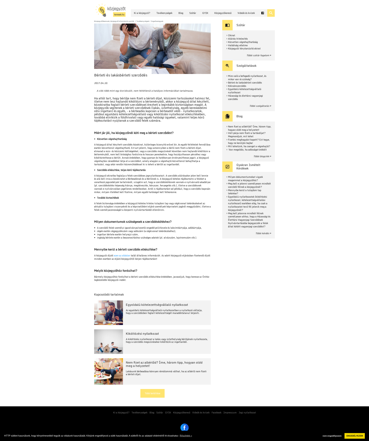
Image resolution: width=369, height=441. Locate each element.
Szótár (192, 13)
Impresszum (230, 412)
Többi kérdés (262, 233)
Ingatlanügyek (157, 21)
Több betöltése (152, 393)
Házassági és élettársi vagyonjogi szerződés (245, 97)
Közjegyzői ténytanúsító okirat (244, 48)
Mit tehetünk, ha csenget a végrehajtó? (249, 146)
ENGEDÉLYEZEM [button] (355, 436)
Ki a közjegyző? (142, 13)
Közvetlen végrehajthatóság (243, 42)
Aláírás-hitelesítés (238, 38)
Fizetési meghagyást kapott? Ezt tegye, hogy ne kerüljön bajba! (249, 141)
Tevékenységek (164, 13)
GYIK (205, 13)
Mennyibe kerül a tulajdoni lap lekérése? (244, 192)
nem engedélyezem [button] (332, 436)
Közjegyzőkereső (222, 13)
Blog (180, 13)
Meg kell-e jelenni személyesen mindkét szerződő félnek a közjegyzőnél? (249, 185)
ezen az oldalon (122, 255)
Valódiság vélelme (238, 45)
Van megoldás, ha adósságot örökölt (247, 149)
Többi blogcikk (261, 156)
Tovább (152, 312)
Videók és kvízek (246, 13)
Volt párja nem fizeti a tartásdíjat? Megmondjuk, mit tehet (247, 134)
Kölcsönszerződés (237, 86)
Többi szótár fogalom (257, 55)
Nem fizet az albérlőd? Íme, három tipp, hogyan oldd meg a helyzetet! (249, 128)
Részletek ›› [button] (186, 435)
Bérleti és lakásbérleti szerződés (245, 82)
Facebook (216, 412)
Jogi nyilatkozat (247, 412)
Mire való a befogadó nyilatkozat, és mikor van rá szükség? (247, 77)
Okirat (231, 35)
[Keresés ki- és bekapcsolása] (271, 13)
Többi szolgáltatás (259, 106)
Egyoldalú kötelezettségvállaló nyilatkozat (244, 91)
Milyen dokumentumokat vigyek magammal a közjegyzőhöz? (245, 178)
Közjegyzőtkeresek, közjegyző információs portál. (114, 21)
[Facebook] (184, 428)
